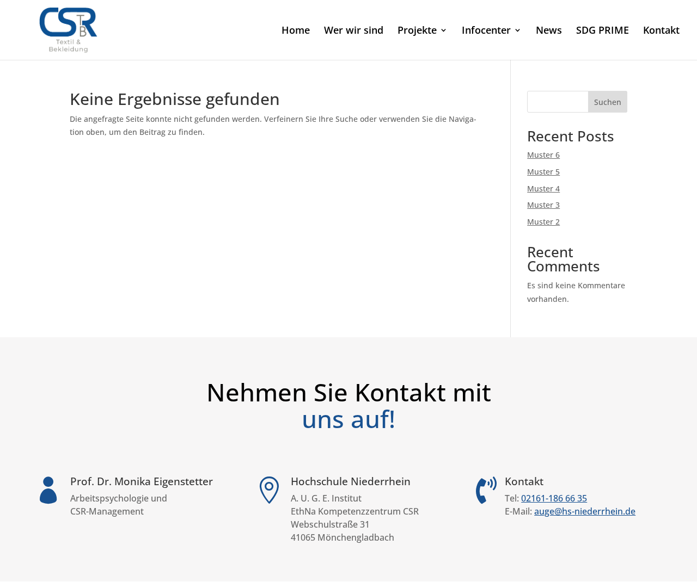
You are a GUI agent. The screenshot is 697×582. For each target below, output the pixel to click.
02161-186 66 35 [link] (554, 498)
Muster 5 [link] (543, 171)
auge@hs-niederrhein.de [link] (584, 511)
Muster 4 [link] (543, 188)
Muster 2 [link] (543, 221)
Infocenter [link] (486, 31)
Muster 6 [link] (543, 155)
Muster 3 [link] (543, 205)
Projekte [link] (417, 31)
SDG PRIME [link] (602, 31)
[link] (69, 29)
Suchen (607, 102)
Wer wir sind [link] (353, 31)
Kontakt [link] (661, 31)
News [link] (549, 31)
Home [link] (296, 31)
